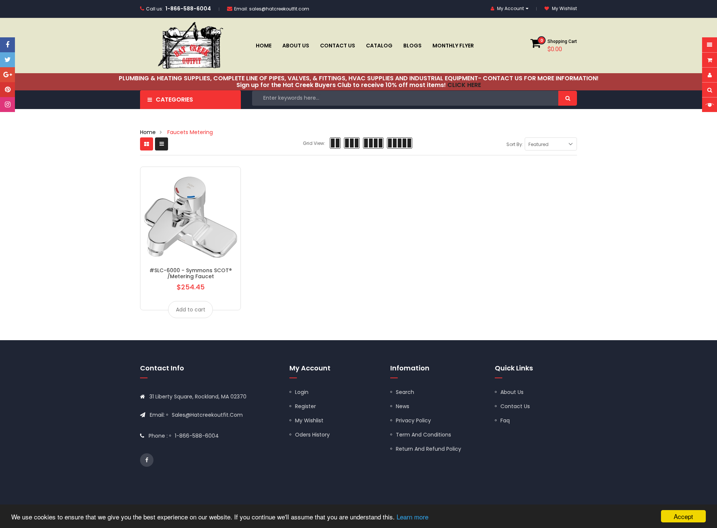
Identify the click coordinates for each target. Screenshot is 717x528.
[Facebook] (7, 44)
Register (305, 406)
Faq (505, 420)
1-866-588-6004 (188, 8)
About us (512, 392)
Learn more (412, 516)
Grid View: (314, 143)
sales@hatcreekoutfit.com (279, 9)
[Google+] (7, 74)
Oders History (312, 434)
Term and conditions (423, 434)
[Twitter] (7, 59)
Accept (683, 516)
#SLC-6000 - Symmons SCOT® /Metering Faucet (190, 273)
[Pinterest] (7, 89)
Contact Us (515, 406)
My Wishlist (309, 420)
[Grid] (146, 143)
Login (301, 392)
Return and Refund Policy (428, 449)
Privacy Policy (413, 420)
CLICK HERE (464, 85)
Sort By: (514, 144)
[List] (161, 143)
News (402, 406)
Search (405, 392)
